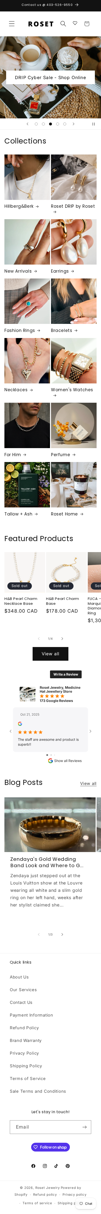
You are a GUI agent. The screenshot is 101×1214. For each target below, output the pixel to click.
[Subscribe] (84, 1127)
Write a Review (65, 674)
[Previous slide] (27, 124)
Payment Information (31, 1015)
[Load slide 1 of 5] (36, 123)
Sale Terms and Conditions (38, 1091)
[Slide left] (38, 638)
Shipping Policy (26, 1065)
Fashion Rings (19, 330)
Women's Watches (72, 390)
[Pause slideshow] (95, 124)
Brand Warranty (26, 1040)
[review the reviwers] (20, 724)
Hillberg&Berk (19, 206)
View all (51, 653)
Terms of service (37, 1203)
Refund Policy (24, 1027)
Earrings (60, 271)
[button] (11, 23)
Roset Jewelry (47, 1188)
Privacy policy (75, 1194)
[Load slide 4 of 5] (57, 123)
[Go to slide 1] (47, 755)
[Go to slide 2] (51, 755)
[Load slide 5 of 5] (64, 123)
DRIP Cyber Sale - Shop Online (50, 77)
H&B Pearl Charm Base (62, 601)
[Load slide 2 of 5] (43, 123)
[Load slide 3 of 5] (50, 123)
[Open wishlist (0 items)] (75, 22)
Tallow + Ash (18, 514)
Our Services (23, 989)
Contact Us (21, 1002)
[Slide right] (62, 638)
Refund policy (45, 1194)
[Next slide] (73, 124)
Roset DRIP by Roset (73, 206)
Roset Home (64, 514)
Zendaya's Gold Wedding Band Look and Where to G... (46, 862)
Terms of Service (28, 1078)
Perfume (60, 454)
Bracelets (61, 330)
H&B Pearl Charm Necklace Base (21, 601)
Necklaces (15, 389)
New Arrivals (18, 271)
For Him (12, 454)
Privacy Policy (24, 1053)
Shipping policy (71, 1203)
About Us (19, 977)
